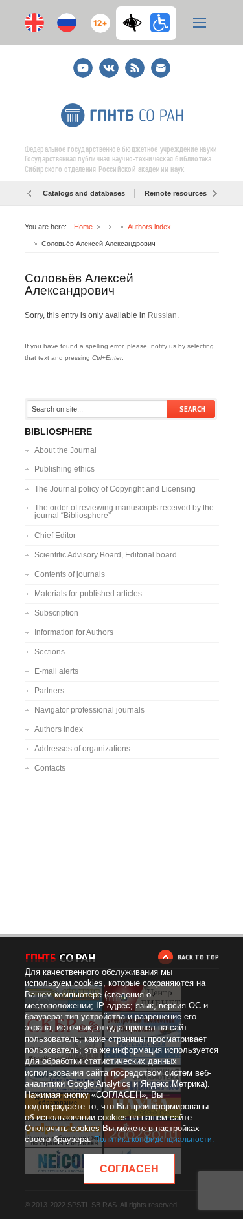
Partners (49, 690)
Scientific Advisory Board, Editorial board (105, 554)
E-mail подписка (160, 68)
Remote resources (176, 193)
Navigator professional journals (89, 709)
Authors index (149, 227)
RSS (133, 62)
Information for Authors (73, 632)
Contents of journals (69, 574)
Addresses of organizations (82, 748)
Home (83, 227)
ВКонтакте (109, 62)
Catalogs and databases (84, 193)
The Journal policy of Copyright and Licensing (115, 489)
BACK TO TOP (198, 957)
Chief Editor (55, 535)
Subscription (56, 613)
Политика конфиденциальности (153, 1139)
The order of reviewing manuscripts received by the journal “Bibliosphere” (124, 511)
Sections (49, 651)
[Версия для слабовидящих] (135, 22)
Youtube (83, 62)
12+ (97, 18)
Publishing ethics (64, 469)
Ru (66, 22)
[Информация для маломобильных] (160, 22)
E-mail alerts (56, 671)
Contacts (49, 768)
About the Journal (65, 450)
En (34, 22)
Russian (162, 315)
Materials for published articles (88, 593)
